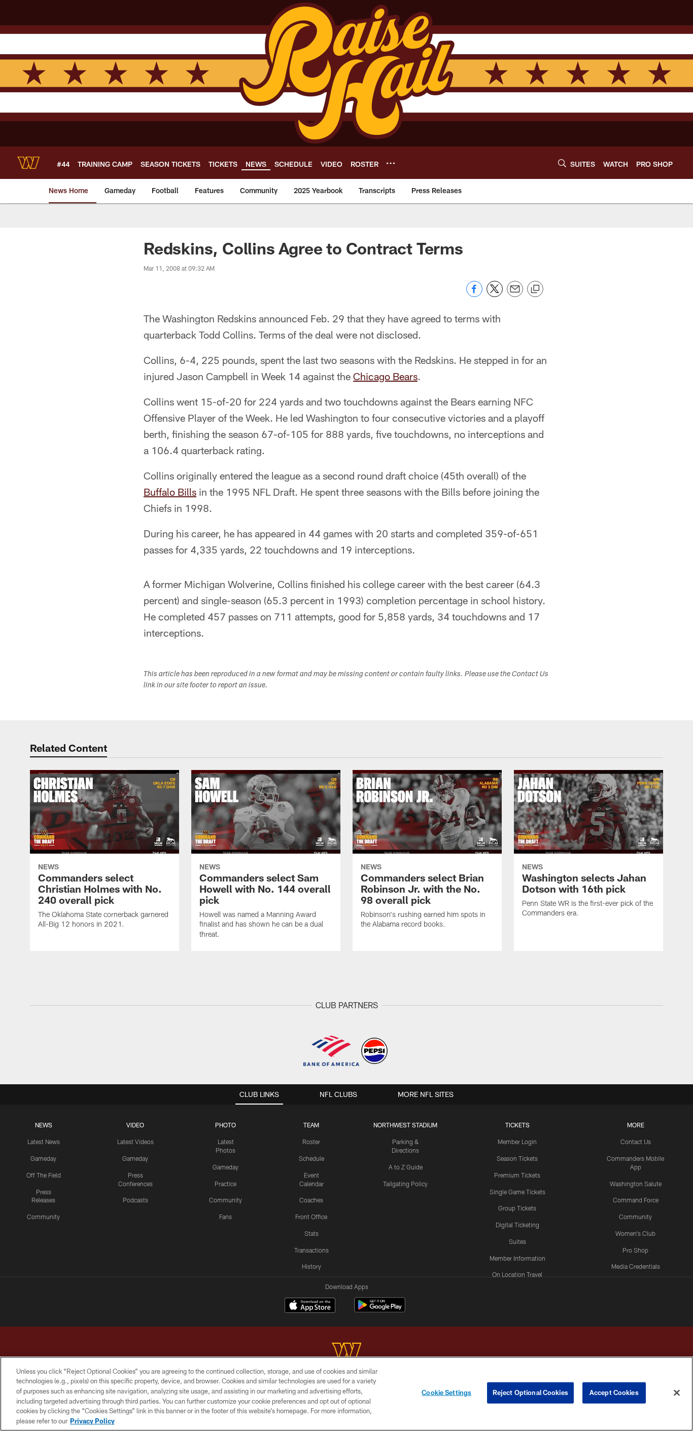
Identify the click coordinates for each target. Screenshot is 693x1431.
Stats (311, 1233)
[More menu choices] (391, 163)
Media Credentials (635, 1266)
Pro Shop (635, 1250)
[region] (346, 1393)
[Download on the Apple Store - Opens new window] (310, 1306)
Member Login (517, 1141)
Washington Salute (636, 1183)
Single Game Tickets (517, 1191)
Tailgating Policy (405, 1183)
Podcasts (135, 1199)
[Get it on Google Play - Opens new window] (380, 1310)
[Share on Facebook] (474, 294)
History (311, 1266)
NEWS (43, 1124)
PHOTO (225, 1124)
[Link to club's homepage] (28, 163)
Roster (311, 1141)
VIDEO (135, 1124)
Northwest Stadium (405, 1124)
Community (43, 1216)
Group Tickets (517, 1208)
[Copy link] (535, 289)
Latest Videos (135, 1141)
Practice (225, 1183)
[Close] (677, 1393)
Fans (225, 1216)
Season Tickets (517, 1158)
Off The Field (43, 1175)
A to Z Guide (406, 1166)
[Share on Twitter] (495, 294)
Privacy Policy (92, 1420)
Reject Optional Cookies (530, 1392)
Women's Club (635, 1233)
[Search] (562, 163)
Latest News (43, 1141)
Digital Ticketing (517, 1224)
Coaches (311, 1199)
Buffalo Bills (170, 492)
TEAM (311, 1124)
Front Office (311, 1216)
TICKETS (517, 1124)
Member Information (517, 1258)
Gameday (43, 1158)
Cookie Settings (446, 1392)
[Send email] (515, 294)
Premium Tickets (517, 1175)
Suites (517, 1241)
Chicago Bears (385, 376)
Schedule (311, 1158)
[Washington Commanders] (346, 1352)
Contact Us (635, 1141)
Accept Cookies (614, 1392)
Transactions (311, 1250)
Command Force (636, 1199)
